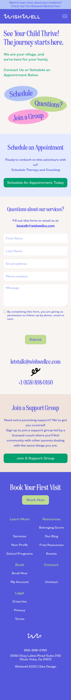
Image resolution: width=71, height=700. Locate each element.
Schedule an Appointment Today (35, 182)
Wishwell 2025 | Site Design (35, 666)
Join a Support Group (35, 458)
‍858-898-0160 (35, 650)
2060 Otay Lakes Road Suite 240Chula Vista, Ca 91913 (35, 657)
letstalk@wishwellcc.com (36, 225)
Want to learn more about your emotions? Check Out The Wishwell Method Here (35, 4)
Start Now (35, 500)
